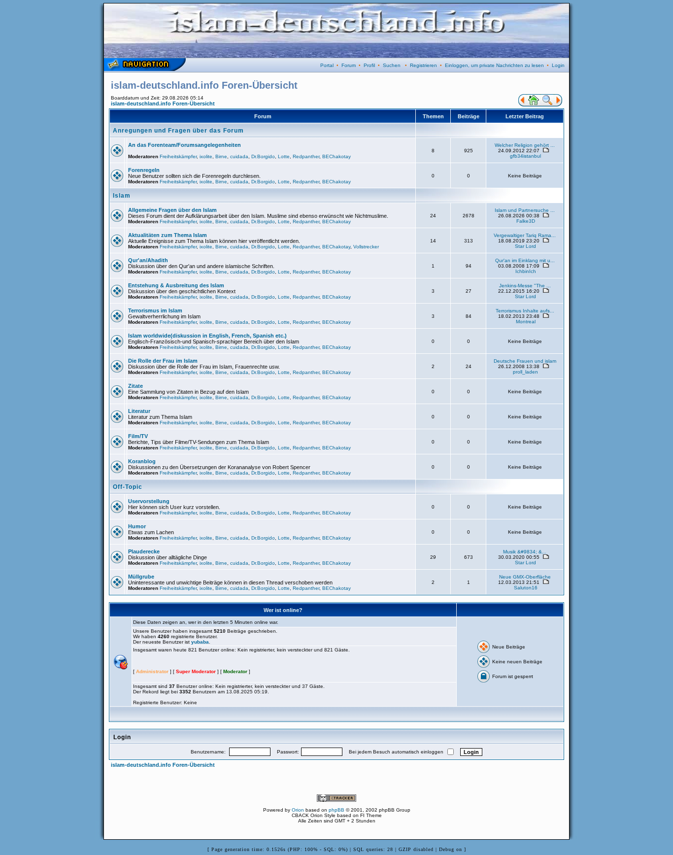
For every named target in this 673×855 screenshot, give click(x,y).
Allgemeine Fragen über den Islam (172, 210)
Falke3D (525, 221)
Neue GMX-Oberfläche (525, 577)
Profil (369, 65)
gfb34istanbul (525, 156)
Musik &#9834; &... (524, 551)
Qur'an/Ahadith (148, 260)
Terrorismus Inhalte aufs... (525, 310)
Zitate (135, 386)
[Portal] (522, 104)
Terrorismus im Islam (155, 310)
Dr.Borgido (263, 156)
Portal (327, 65)
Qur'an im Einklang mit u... (525, 260)
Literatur (139, 411)
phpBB (336, 810)
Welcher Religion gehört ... (525, 145)
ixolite (206, 156)
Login (558, 65)
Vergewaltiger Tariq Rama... (525, 235)
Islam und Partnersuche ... (525, 210)
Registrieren (423, 65)
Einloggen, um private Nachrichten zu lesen (494, 65)
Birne (221, 156)
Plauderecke (144, 551)
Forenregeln (144, 170)
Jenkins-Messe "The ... (525, 285)
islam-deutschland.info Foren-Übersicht (163, 103)
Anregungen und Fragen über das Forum (178, 130)
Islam (122, 195)
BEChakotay (336, 156)
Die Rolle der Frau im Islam (163, 361)
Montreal (526, 321)
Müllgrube (141, 577)
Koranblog (142, 461)
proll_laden (525, 372)
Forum (348, 65)
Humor (137, 526)
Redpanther (306, 156)
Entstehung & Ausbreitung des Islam (176, 285)
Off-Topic (127, 486)
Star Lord (525, 246)
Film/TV (138, 436)
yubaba (200, 642)
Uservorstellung (148, 501)
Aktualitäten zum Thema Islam (167, 235)
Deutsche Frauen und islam (525, 361)
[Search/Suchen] (547, 104)
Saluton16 (526, 587)
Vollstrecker (366, 246)
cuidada (239, 156)
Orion (298, 810)
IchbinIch (525, 271)
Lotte (284, 156)
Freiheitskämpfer (178, 156)
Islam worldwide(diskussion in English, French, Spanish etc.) (207, 336)
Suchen (392, 65)
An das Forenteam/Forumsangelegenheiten (184, 145)
